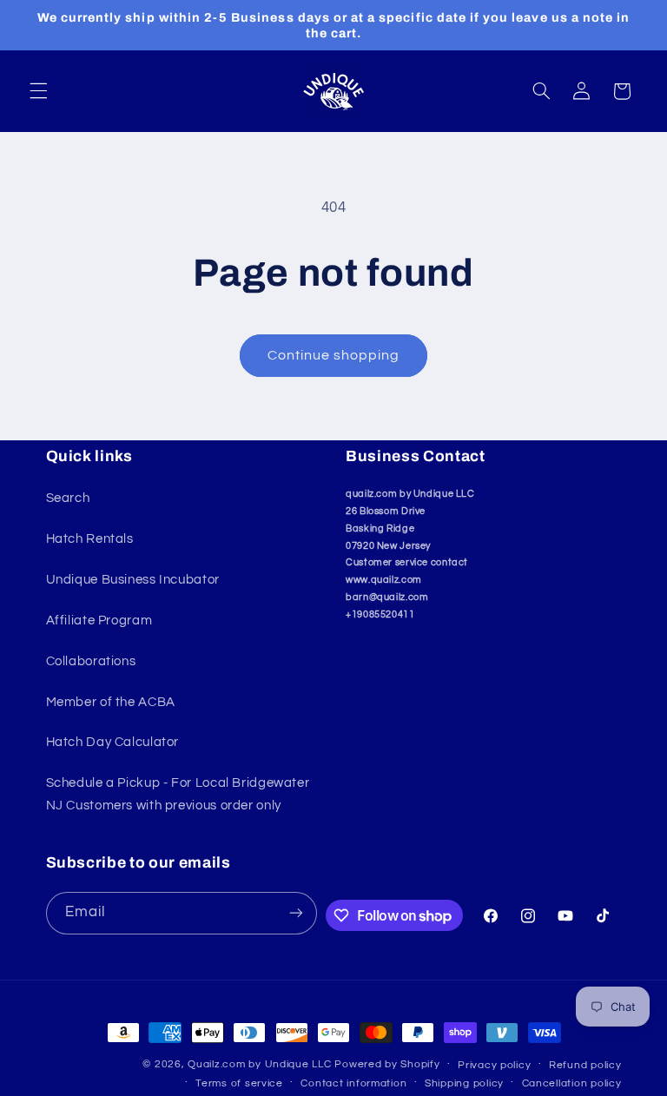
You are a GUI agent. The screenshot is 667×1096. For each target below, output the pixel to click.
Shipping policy (464, 1083)
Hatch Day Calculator (113, 742)
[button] (38, 91)
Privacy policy (494, 1065)
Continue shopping (333, 355)
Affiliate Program (99, 620)
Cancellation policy (572, 1083)
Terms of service (239, 1083)
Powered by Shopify (386, 1064)
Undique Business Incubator (133, 579)
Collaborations (91, 661)
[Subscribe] (296, 913)
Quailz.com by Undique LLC (259, 1064)
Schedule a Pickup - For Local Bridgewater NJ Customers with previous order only (178, 794)
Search (68, 498)
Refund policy (585, 1065)
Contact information (353, 1083)
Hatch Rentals (90, 538)
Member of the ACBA (110, 702)
